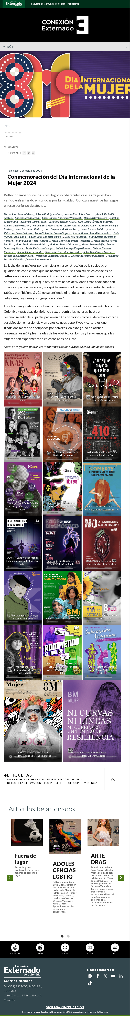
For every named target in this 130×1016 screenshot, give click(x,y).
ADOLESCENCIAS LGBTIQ (64, 870)
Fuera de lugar (25, 858)
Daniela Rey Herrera (96, 217)
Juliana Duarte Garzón (17, 225)
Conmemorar (48, 779)
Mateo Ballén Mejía (93, 244)
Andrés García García (27, 217)
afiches (31, 779)
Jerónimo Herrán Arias (62, 221)
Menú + (8, 46)
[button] (126, 53)
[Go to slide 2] (68, 936)
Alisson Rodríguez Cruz (49, 214)
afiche (18, 779)
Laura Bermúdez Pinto (28, 229)
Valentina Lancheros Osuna (52, 255)
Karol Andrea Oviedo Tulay (80, 225)
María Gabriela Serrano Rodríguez (71, 240)
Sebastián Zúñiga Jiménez (98, 251)
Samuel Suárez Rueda (30, 251)
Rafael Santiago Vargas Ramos (73, 248)
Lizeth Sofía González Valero (45, 236)
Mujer (60, 782)
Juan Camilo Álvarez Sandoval (95, 221)
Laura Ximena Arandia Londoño (91, 233)
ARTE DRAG (98, 858)
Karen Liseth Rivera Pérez (47, 225)
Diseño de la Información (24, 782)
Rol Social (74, 782)
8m (9, 779)
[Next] (121, 878)
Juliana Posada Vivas (21, 214)
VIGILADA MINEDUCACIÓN (65, 1007)
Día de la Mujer (70, 779)
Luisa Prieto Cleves (75, 236)
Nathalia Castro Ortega (39, 248)
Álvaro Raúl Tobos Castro (79, 214)
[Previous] (10, 878)
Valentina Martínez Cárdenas (88, 255)
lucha (48, 782)
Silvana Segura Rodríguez (18, 255)
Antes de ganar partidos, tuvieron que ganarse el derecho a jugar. (27, 871)
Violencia (90, 782)
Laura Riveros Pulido (93, 229)
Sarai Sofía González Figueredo (63, 251)
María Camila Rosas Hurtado (32, 240)
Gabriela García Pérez (33, 221)
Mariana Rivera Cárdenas (64, 244)
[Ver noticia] (27, 832)
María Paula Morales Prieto (31, 244)
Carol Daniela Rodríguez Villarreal (61, 217)
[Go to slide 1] (62, 936)
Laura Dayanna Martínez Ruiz (61, 229)
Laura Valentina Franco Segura (53, 233)
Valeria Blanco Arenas (38, 259)
